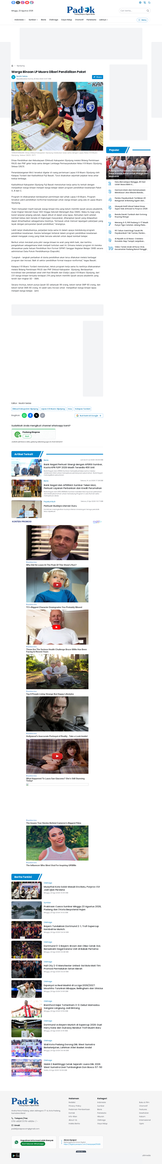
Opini (141, 1123)
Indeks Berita (74, 1123)
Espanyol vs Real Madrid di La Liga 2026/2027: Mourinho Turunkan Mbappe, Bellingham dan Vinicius (73, 987)
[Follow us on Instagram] (23, 2)
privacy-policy (75, 1106)
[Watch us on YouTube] (27, 2)
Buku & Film (144, 1102)
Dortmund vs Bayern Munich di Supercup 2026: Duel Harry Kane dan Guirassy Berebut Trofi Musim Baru (73, 1026)
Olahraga (53, 19)
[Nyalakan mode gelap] (149, 2)
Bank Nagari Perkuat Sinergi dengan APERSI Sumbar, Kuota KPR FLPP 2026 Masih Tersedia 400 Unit (73, 466)
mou (70, 409)
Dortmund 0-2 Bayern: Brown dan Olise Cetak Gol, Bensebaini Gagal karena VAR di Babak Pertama (72, 947)
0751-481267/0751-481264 (22, 1121)
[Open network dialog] (140, 2)
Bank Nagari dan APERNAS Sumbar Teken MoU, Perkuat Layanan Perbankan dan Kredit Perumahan (73, 487)
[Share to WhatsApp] (24, 415)
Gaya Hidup (66, 19)
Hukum (142, 1116)
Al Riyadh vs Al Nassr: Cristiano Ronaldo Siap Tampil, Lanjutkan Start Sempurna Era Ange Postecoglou (129, 242)
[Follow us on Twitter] (18, 2)
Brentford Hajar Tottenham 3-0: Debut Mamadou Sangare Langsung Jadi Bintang (72, 1006)
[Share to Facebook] (30, 415)
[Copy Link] (42, 415)
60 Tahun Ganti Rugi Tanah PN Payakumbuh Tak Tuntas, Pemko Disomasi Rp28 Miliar (130, 233)
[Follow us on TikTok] (32, 2)
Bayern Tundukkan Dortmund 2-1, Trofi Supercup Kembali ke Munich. (71, 928)
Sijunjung (21, 65)
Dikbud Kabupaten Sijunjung (25, 409)
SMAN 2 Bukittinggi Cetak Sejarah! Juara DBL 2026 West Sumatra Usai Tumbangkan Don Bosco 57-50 (73, 1066)
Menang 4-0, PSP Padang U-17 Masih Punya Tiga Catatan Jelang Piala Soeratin (131, 225)
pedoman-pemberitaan (79, 1109)
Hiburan (100, 1116)
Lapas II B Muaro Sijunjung (53, 409)
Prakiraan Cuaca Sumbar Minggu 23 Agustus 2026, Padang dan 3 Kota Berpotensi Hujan (72, 908)
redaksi (72, 1102)
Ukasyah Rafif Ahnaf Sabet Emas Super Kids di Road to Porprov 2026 (131, 207)
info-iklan (73, 1116)
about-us (73, 1120)
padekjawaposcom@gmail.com (25, 1128)
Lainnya (102, 19)
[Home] (12, 66)
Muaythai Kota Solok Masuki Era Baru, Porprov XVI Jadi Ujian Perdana (72, 888)
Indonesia (19, 19)
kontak (72, 1113)
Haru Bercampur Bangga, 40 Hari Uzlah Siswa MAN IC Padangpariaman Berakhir (130, 184)
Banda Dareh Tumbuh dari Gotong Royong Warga (131, 215)
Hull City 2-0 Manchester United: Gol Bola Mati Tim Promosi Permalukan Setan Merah (72, 967)
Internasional (145, 1120)
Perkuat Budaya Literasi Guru (60, 505)
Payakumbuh (49, 501)
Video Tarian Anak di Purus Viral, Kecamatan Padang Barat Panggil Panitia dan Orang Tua (130, 249)
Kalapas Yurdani (82, 409)
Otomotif (79, 19)
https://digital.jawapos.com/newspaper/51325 (82, 1144)
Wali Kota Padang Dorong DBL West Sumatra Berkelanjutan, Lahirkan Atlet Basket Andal (69, 1046)
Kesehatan (144, 1113)
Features (143, 1109)
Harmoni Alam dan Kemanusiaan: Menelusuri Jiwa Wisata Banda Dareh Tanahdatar (130, 192)
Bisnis (43, 19)
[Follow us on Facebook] (13, 2)
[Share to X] (36, 415)
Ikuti (27, 436)
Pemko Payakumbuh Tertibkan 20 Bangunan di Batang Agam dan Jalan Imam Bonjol (130, 200)
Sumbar (32, 19)
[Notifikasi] (145, 2)
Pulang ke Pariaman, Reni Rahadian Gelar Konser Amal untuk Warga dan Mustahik (128, 173)
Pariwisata (91, 19)
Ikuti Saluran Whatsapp (33, 1144)
